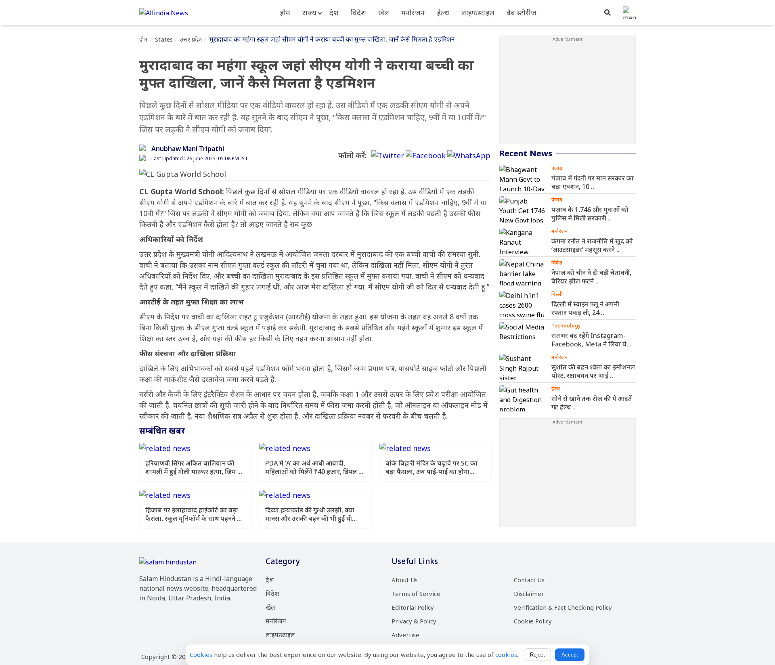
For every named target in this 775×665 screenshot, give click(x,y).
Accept (569, 655)
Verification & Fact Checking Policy (563, 607)
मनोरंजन (413, 12)
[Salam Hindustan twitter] (387, 156)
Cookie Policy (533, 621)
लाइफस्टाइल (477, 12)
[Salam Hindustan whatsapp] (468, 156)
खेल (383, 12)
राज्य (309, 12)
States (164, 39)
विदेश (358, 12)
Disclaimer (529, 593)
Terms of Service (416, 593)
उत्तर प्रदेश (191, 39)
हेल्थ (443, 12)
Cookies (201, 654)
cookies (506, 654)
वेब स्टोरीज (521, 12)
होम (285, 12)
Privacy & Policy (414, 621)
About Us (405, 580)
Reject (537, 655)
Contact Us (529, 580)
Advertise (405, 635)
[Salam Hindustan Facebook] (426, 156)
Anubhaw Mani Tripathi (187, 148)
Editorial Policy (413, 607)
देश (334, 12)
